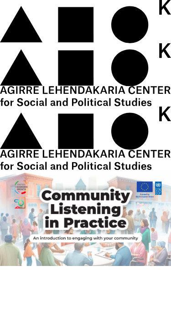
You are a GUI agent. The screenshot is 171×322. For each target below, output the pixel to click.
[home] (85, 43)
